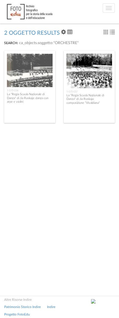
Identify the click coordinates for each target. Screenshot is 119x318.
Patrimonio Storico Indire (22, 307)
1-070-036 (12, 90)
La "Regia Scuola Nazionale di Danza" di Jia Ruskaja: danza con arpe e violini (27, 98)
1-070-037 (72, 91)
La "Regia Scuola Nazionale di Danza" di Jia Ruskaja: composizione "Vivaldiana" (85, 99)
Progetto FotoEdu (17, 314)
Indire (51, 307)
